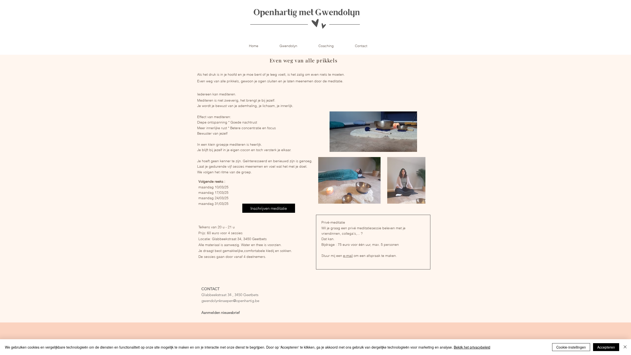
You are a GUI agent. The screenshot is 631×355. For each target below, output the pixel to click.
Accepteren (606, 347)
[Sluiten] (625, 347)
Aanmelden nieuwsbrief (220, 312)
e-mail (348, 255)
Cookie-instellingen (571, 347)
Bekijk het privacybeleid (472, 347)
